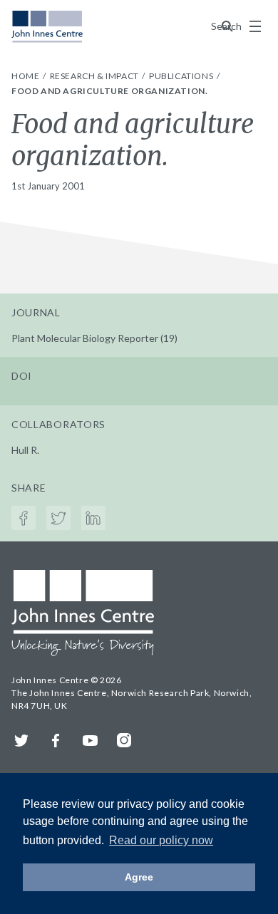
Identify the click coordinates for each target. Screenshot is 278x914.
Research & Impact (95, 76)
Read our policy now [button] (161, 840)
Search (227, 26)
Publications (182, 76)
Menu (255, 26)
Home (26, 76)
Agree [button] (139, 877)
